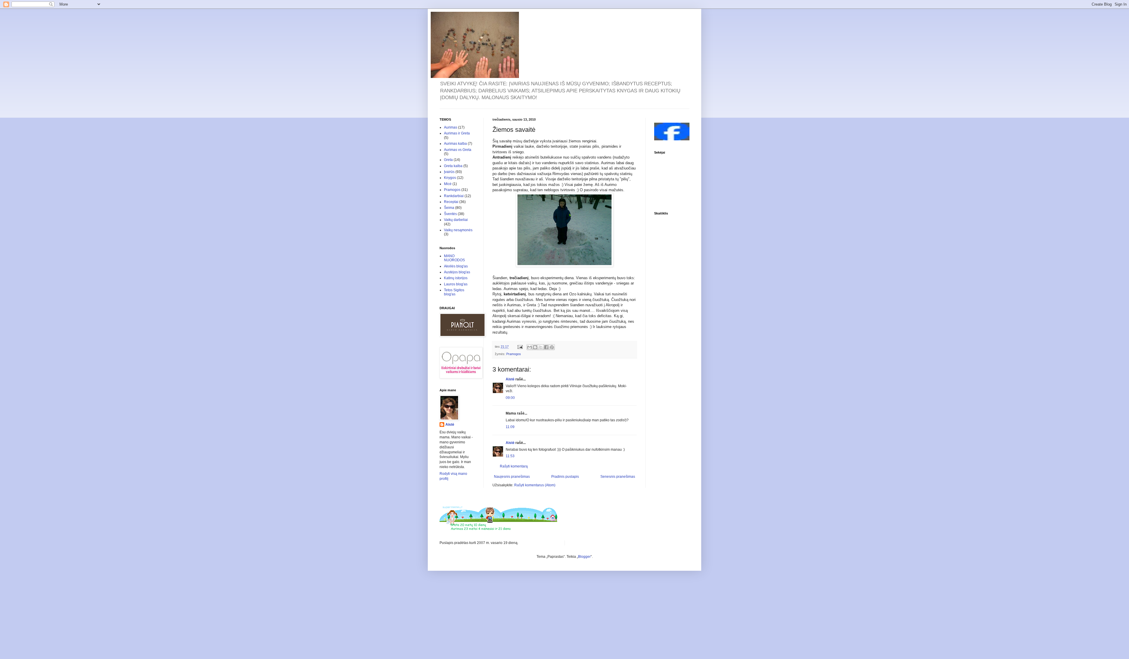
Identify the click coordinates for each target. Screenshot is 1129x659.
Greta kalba (453, 166)
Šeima (449, 208)
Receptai (451, 202)
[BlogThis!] (535, 347)
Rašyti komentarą (514, 466)
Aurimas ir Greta (457, 133)
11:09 (510, 427)
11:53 (510, 456)
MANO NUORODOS (454, 258)
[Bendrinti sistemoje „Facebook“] (546, 347)
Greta (448, 160)
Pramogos (513, 354)
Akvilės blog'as (456, 266)
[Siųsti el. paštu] (529, 347)
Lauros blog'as (455, 284)
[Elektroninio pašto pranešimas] (520, 346)
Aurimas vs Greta (457, 150)
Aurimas (450, 127)
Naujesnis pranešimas (512, 477)
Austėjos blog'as (457, 272)
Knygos (450, 178)
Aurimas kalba (455, 144)
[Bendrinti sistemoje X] (541, 347)
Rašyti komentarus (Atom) (534, 485)
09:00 (510, 398)
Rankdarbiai (454, 196)
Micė (448, 184)
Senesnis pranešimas (617, 477)
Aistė (510, 379)
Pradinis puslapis (565, 477)
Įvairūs (449, 172)
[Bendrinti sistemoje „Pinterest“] (552, 347)
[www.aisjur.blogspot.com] (671, 139)
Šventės (450, 214)
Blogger (584, 557)
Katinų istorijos (455, 278)
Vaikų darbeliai (456, 220)
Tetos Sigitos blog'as (454, 292)
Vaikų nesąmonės (458, 230)
